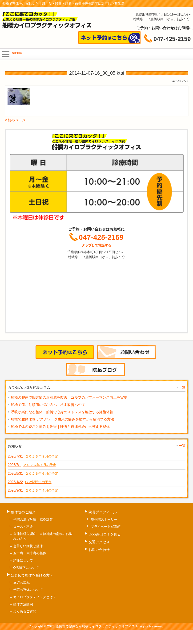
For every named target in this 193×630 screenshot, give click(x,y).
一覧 (182, 387)
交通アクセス (99, 542)
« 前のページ (15, 120)
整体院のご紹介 (23, 512)
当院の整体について (28, 590)
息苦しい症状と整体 (28, 546)
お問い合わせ (99, 550)
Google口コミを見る (104, 534)
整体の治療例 (23, 604)
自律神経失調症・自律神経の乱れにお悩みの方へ (42, 536)
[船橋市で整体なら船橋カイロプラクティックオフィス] (47, 26)
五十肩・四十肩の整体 (29, 553)
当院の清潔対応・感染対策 (33, 519)
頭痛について (23, 560)
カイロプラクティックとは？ (34, 597)
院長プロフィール (102, 512)
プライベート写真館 (106, 526)
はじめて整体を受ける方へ (32, 575)
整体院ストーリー (104, 519)
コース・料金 (23, 526)
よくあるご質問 (24, 611)
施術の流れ (21, 582)
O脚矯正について (26, 567)
